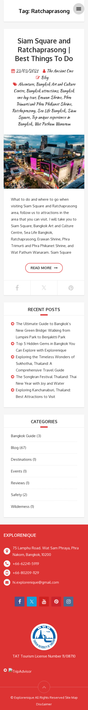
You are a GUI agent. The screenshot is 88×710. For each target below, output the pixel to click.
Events (16, 471)
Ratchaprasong (23, 111)
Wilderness (20, 506)
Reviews (18, 483)
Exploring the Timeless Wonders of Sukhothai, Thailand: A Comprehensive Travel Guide (45, 363)
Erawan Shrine (49, 97)
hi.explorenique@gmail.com (36, 582)
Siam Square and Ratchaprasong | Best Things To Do (44, 49)
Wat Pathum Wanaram (52, 124)
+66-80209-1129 (26, 572)
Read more (41, 267)
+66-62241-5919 (26, 563)
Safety (16, 494)
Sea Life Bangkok (51, 111)
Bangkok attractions (42, 91)
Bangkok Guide (23, 436)
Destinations (21, 459)
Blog (44, 77)
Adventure (26, 84)
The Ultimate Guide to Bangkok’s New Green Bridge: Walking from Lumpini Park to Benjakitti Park (43, 330)
